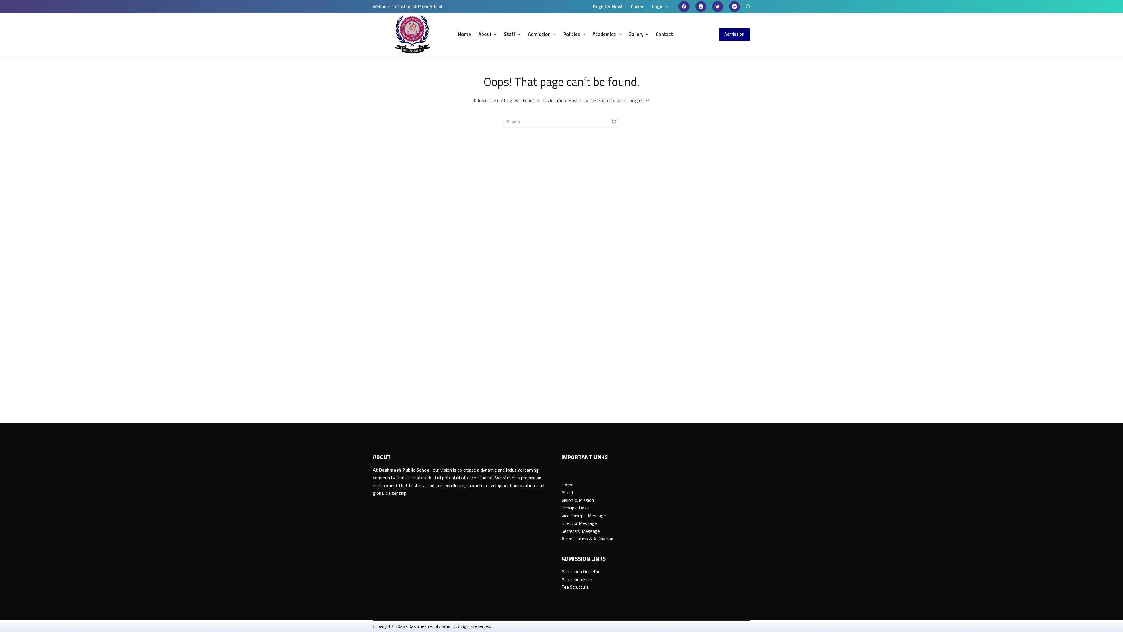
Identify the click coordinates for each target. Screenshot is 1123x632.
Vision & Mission (578, 500)
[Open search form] (748, 6)
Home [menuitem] (464, 34)
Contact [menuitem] (664, 34)
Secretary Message (581, 531)
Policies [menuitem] (571, 34)
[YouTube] (734, 6)
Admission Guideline (581, 571)
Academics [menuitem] (604, 34)
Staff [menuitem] (510, 34)
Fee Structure (575, 586)
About (568, 492)
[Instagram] (701, 6)
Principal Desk (575, 507)
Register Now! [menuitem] (607, 6)
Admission (734, 34)
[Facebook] (684, 6)
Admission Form (578, 579)
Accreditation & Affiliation (587, 538)
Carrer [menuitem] (637, 6)
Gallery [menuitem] (635, 34)
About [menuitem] (485, 34)
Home (567, 484)
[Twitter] (717, 6)
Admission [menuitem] (539, 34)
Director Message (579, 523)
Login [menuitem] (658, 6)
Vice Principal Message (584, 515)
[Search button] (614, 122)
